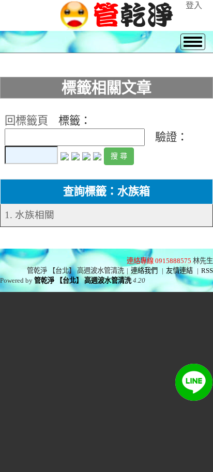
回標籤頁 (26, 121)
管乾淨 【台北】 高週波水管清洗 (82, 280)
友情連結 (179, 270)
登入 (194, 5)
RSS (207, 270)
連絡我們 (144, 270)
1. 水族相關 (29, 214)
